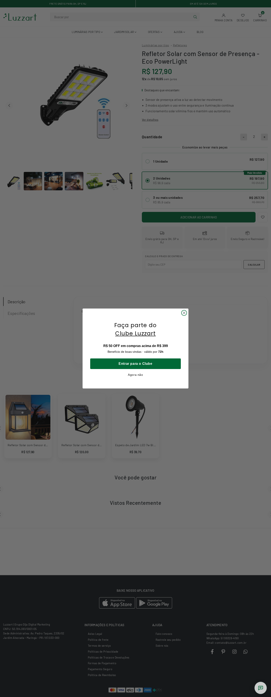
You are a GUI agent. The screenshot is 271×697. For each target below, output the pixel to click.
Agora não (135, 374)
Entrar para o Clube (135, 363)
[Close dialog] (184, 313)
